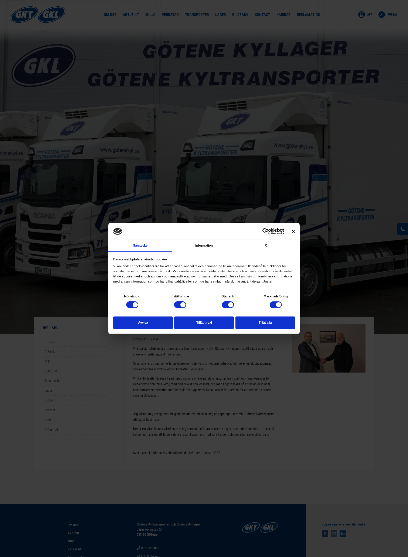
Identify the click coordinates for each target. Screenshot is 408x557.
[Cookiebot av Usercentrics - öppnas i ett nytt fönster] (265, 231)
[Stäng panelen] (293, 231)
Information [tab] (204, 245)
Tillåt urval (204, 322)
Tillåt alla (265, 322)
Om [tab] (267, 245)
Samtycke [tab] (140, 245)
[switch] (180, 304)
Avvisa (143, 322)
